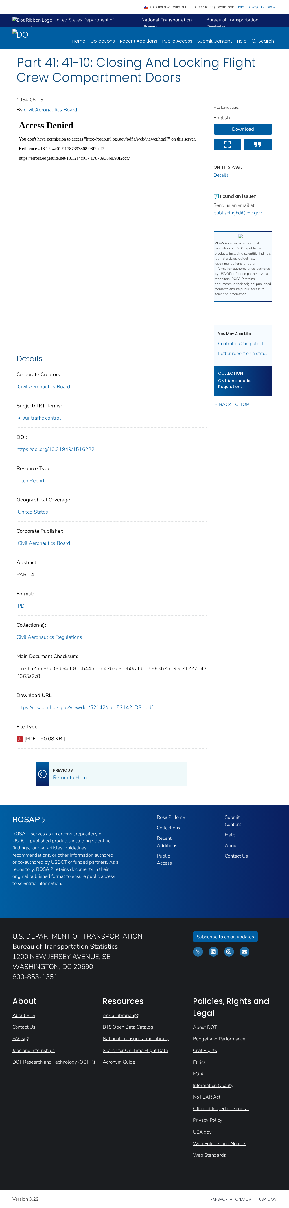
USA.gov (202, 1132)
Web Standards (209, 1155)
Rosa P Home (171, 817)
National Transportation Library (136, 1038)
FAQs (18, 1038)
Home (78, 41)
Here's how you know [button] (255, 7)
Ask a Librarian (118, 1015)
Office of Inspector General (221, 1108)
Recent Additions (138, 41)
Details (221, 175)
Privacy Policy (207, 1120)
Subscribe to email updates (225, 936)
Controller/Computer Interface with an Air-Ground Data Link (243, 343)
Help (242, 41)
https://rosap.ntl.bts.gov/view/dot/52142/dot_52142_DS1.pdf (85, 707)
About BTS (23, 1015)
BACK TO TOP (234, 404)
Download (243, 129)
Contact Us (236, 856)
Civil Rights (205, 1050)
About (231, 845)
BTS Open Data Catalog (128, 1027)
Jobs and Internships (33, 1050)
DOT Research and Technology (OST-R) (53, 1062)
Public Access (177, 41)
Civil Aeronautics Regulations (49, 637)
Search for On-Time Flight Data (135, 1050)
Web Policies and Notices (219, 1143)
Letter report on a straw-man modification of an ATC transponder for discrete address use (243, 353)
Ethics (199, 1062)
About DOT (205, 1027)
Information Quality (213, 1085)
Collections (102, 41)
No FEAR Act (206, 1097)
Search (266, 41)
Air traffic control (42, 418)
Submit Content (214, 41)
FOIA (198, 1074)
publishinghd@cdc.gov (238, 213)
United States (33, 511)
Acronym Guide (119, 1062)
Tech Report (31, 480)
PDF (22, 605)
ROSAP (26, 819)
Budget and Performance (219, 1039)
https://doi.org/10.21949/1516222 (56, 449)
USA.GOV (268, 1199)
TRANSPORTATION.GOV (229, 1199)
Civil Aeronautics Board (50, 109)
